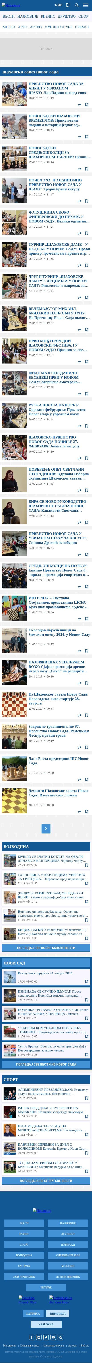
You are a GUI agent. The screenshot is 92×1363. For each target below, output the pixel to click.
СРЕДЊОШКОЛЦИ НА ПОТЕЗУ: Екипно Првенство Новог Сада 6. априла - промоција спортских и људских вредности (46, 576)
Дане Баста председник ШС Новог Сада (46, 768)
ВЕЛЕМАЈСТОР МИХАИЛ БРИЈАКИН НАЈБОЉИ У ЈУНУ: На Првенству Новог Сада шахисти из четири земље (46, 319)
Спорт (84, 16)
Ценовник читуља (54, 1345)
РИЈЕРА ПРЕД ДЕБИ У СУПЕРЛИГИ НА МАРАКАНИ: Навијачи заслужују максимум (46, 1112)
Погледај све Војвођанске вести (46, 948)
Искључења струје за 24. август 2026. (46, 977)
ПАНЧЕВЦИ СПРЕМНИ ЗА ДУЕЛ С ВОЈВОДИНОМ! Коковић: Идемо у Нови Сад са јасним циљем (46, 1149)
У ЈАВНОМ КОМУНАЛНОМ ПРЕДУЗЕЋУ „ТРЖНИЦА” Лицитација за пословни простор (46, 1032)
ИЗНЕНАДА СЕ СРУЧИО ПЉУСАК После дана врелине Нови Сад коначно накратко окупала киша (46, 995)
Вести (9, 16)
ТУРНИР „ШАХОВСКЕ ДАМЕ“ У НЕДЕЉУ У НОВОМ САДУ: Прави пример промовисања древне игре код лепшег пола (46, 254)
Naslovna (46, 1324)
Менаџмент (9, 1345)
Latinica (33, 1313)
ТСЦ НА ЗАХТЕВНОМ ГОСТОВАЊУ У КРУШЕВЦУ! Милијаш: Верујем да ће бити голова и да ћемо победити (46, 1167)
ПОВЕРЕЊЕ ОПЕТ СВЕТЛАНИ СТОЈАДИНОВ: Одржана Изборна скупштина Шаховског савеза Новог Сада (46, 479)
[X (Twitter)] (46, 1337)
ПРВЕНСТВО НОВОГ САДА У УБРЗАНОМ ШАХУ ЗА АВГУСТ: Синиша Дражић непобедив (46, 544)
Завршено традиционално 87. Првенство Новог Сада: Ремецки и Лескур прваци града (46, 736)
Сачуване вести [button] (67, 5)
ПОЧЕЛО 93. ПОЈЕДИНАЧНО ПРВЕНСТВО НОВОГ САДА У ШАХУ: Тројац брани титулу (46, 190)
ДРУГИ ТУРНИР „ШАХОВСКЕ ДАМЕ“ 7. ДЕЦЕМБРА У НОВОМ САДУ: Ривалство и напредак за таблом (46, 286)
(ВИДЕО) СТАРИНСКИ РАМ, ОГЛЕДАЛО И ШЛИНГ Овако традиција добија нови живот (46, 897)
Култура (24, 1266)
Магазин (68, 1266)
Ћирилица (58, 1313)
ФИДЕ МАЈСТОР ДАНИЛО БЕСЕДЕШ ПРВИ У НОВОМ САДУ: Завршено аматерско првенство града (46, 383)
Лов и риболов (24, 1276)
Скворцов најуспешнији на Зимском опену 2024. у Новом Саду (46, 640)
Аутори (72, 1345)
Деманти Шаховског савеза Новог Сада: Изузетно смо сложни (46, 801)
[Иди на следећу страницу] (46, 828)
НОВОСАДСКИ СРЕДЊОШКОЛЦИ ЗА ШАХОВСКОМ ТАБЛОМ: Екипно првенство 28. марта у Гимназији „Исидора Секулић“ (46, 158)
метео (9, 27)
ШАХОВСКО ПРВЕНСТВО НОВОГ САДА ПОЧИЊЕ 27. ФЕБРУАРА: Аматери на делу (46, 447)
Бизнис (48, 16)
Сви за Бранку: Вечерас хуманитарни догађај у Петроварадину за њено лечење (46, 1050)
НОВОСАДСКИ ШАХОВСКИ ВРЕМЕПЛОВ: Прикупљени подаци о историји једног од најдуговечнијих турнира (46, 126)
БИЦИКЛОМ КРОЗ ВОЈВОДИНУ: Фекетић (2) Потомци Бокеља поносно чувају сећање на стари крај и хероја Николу (46, 934)
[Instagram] (39, 1337)
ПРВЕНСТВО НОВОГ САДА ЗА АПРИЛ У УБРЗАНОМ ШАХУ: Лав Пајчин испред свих (46, 94)
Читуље (46, 1287)
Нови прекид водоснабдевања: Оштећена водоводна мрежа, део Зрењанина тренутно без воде (46, 916)
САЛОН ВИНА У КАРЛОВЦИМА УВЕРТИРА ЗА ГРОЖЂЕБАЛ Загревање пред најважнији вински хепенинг (46, 879)
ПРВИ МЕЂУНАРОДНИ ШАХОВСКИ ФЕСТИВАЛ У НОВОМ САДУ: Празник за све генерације (46, 351)
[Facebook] (31, 1337)
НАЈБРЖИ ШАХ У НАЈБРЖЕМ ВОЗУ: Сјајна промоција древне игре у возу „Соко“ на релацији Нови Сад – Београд (46, 672)
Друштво (67, 16)
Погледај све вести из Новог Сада (46, 1064)
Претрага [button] (76, 5)
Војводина (24, 1255)
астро (36, 27)
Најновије (27, 16)
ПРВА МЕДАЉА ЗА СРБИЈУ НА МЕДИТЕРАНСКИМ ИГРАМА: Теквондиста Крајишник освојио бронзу (46, 1130)
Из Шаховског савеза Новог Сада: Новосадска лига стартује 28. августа (46, 704)
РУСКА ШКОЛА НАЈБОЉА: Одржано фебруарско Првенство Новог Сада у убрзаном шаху (46, 415)
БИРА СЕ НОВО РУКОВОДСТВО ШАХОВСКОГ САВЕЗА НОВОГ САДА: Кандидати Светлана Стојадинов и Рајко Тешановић (46, 511)
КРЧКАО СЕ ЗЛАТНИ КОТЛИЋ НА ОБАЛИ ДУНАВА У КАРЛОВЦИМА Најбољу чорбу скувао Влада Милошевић (46, 861)
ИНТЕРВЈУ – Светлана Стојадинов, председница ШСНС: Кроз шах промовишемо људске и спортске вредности (46, 608)
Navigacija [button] (85, 5)
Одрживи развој (68, 1255)
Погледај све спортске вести (46, 1181)
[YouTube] (53, 1337)
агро (22, 27)
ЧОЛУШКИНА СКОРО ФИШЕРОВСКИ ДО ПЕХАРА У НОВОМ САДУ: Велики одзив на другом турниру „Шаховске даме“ (46, 222)
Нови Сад (68, 1244)
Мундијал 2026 (58, 27)
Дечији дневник (68, 1276)
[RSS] (60, 1337)
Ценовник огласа (29, 1345)
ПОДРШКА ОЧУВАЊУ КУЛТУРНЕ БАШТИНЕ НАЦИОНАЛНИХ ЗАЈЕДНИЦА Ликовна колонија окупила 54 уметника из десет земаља (46, 1014)
